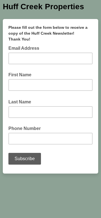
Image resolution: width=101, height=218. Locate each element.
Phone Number (24, 128)
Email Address (25, 48)
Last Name (21, 101)
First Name (19, 74)
